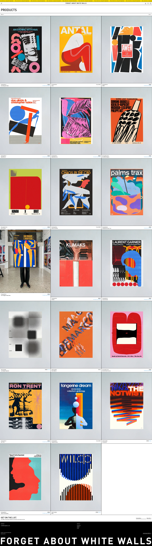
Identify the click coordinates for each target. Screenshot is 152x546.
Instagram (79, 525)
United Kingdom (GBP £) (146, 533)
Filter (2, 14)
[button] (148, 3)
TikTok (78, 526)
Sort (149, 14)
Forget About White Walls (7, 532)
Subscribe (148, 518)
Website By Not (3, 533)
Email (78, 528)
